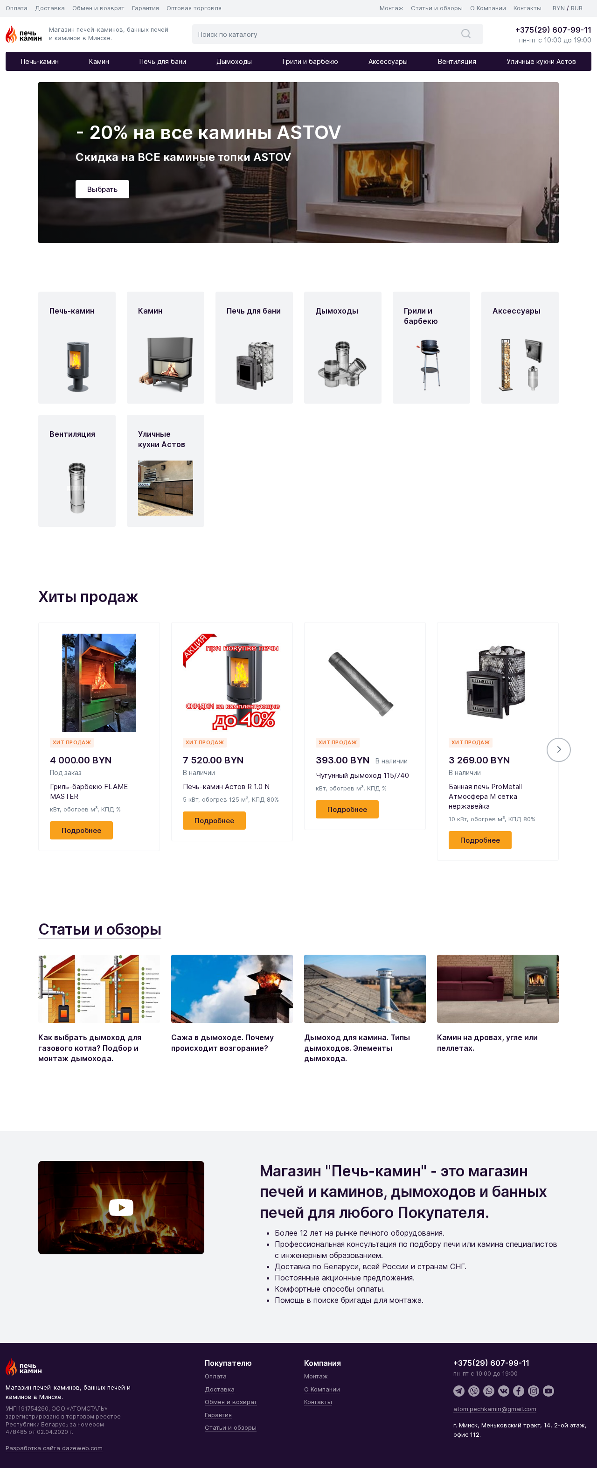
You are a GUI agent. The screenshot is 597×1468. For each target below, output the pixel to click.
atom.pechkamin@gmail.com (494, 1408)
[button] (559, 750)
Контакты (527, 8)
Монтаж (391, 8)
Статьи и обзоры (437, 8)
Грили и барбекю (310, 61)
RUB (577, 8)
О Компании (488, 8)
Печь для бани (162, 61)
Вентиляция (457, 61)
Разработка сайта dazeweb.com (54, 1448)
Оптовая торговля (194, 8)
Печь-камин (40, 61)
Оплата (17, 8)
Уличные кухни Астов (541, 61)
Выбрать (102, 189)
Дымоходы (234, 61)
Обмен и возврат (98, 8)
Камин (99, 61)
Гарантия (145, 8)
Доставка (50, 8)
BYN (559, 8)
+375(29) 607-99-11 (553, 30)
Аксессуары (388, 61)
